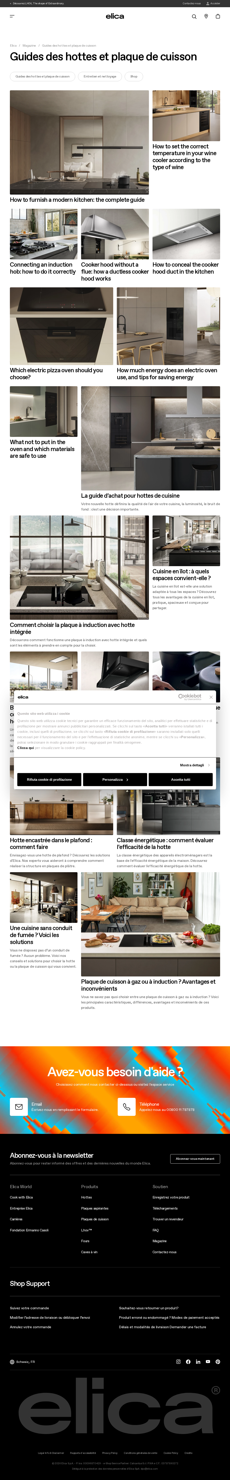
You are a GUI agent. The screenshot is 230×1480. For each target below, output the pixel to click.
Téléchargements (165, 1208)
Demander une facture (188, 1326)
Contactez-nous (165, 1252)
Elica (13, 45)
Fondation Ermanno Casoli (29, 1230)
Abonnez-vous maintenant (195, 1158)
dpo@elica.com (149, 1469)
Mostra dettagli (192, 765)
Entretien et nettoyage (100, 76)
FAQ (156, 1230)
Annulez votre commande (30, 1326)
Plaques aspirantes (94, 1208)
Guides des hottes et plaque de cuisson (42, 76)
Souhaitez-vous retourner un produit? (148, 1307)
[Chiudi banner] (211, 697)
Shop (133, 76)
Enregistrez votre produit (171, 1197)
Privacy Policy (110, 1453)
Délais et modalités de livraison (144, 1326)
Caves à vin (89, 1252)
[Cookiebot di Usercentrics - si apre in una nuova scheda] (181, 697)
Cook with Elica (21, 1197)
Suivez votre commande (29, 1307)
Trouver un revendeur (168, 1219)
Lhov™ (86, 1230)
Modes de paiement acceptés (195, 1317)
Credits (188, 1453)
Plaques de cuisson (94, 1219)
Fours (85, 1241)
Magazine (29, 45)
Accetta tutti (180, 779)
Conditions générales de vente (140, 1453)
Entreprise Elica (21, 1208)
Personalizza (112, 779)
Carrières (16, 1219)
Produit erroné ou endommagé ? (145, 1317)
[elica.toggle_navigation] (12, 16)
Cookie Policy (171, 1453)
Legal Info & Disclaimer (51, 1453)
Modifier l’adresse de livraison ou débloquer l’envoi (50, 1317)
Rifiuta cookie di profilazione (49, 779)
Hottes (86, 1197)
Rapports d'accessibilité (83, 1453)
